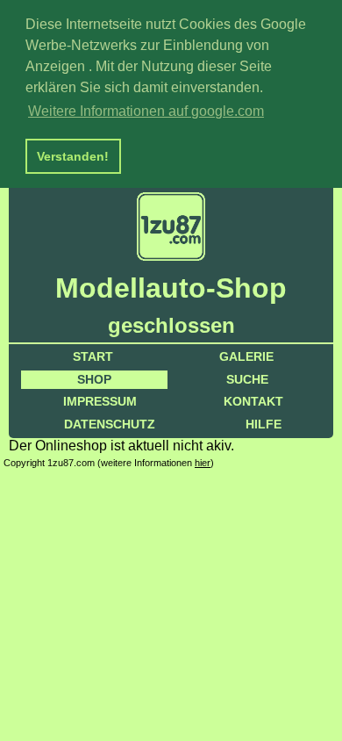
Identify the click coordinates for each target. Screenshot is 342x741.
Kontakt (253, 401)
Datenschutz (109, 424)
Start (93, 356)
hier (202, 462)
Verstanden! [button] (73, 156)
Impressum (100, 401)
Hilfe (263, 424)
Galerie (246, 356)
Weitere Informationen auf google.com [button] (146, 111)
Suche (247, 379)
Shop (94, 379)
